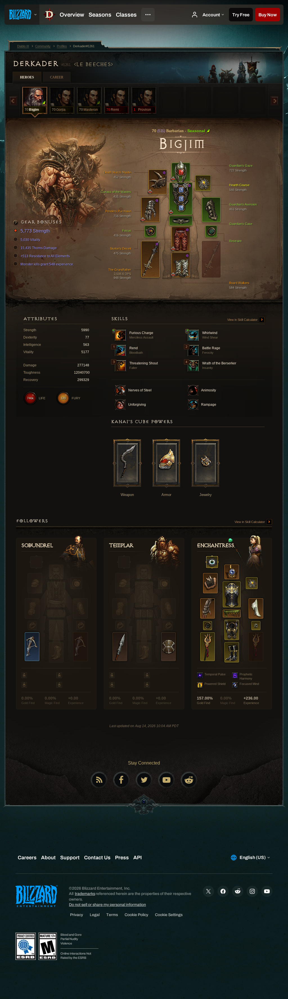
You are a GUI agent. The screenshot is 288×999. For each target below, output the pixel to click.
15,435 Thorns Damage (39, 248)
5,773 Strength (35, 231)
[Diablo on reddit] (189, 780)
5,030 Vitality (30, 240)
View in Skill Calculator (242, 319)
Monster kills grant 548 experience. (47, 264)
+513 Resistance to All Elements (45, 256)
